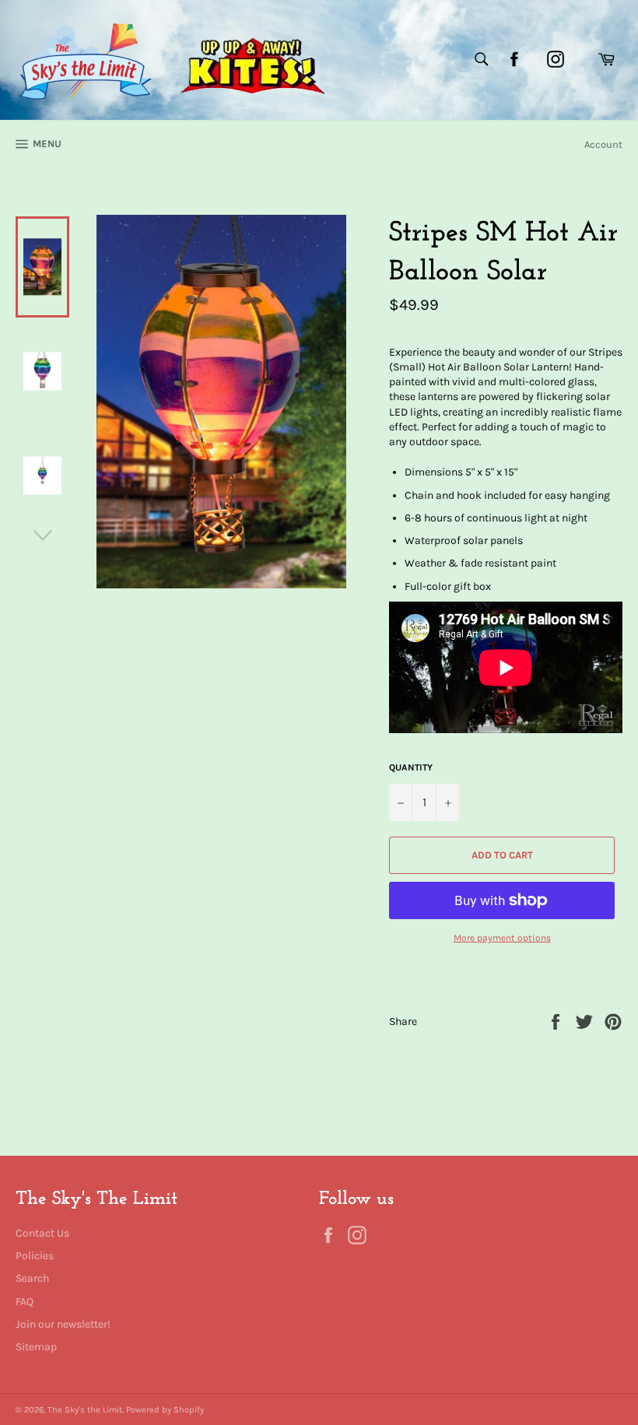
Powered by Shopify (165, 1410)
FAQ (24, 1301)
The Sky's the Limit (84, 1410)
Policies (35, 1255)
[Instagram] (555, 59)
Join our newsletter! (63, 1324)
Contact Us (42, 1233)
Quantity (411, 767)
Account (603, 144)
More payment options (502, 937)
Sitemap (36, 1346)
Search (32, 1278)
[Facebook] (514, 59)
